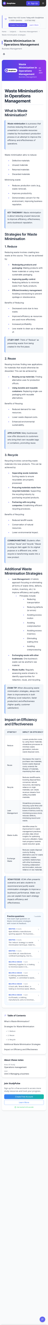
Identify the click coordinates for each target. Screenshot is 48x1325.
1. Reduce (11, 1031)
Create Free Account (18, 25)
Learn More (33, 25)
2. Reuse (11, 1035)
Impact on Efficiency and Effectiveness (21, 1049)
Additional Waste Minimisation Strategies (22, 1044)
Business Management (29, 31)
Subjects (13, 31)
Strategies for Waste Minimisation (19, 1026)
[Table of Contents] (42, 1319)
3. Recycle (11, 1039)
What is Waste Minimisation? (16, 1021)
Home (4, 31)
